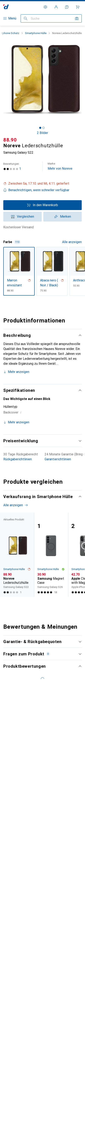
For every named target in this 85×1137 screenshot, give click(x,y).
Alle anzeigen (72, 242)
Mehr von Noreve (60, 166)
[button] (42, 183)
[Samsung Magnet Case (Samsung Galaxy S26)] (51, 555)
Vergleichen (25, 216)
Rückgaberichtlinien (17, 459)
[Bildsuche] (77, 18)
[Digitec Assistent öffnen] (67, 7)
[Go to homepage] (6, 7)
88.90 (10, 140)
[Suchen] (26, 18)
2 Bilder (42, 133)
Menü (12, 18)
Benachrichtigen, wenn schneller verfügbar (38, 190)
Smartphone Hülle (35, 33)
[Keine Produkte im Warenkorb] (77, 7)
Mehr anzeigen (18, 372)
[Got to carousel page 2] (43, 128)
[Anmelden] (56, 7)
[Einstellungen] (45, 7)
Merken (65, 216)
